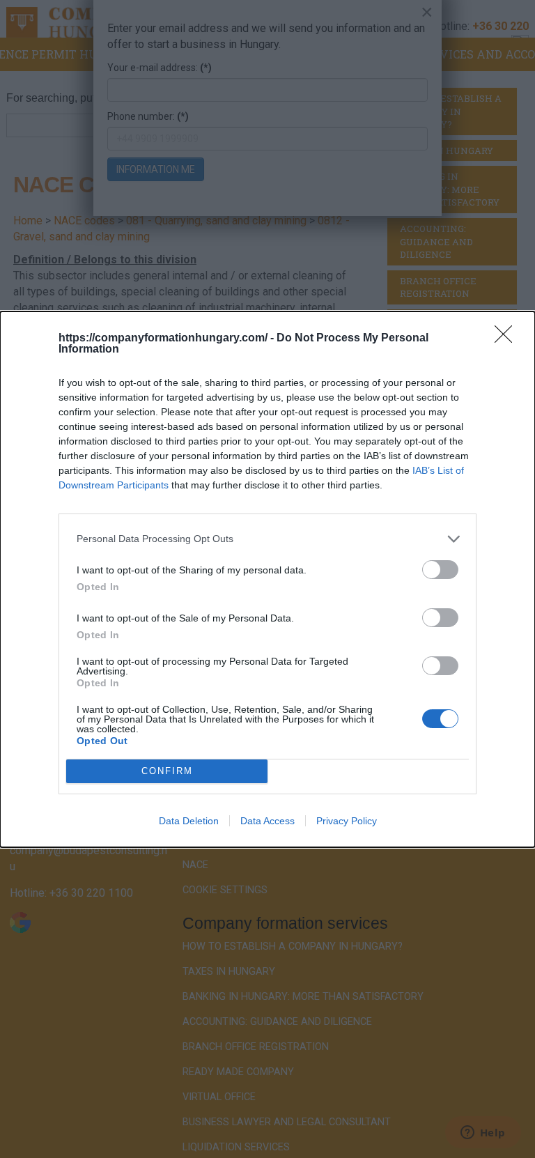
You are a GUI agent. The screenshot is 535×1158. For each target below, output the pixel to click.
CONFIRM (167, 771)
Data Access (267, 820)
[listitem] (267, 539)
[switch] (440, 569)
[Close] (508, 338)
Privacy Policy (346, 820)
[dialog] (267, 579)
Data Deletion (189, 820)
